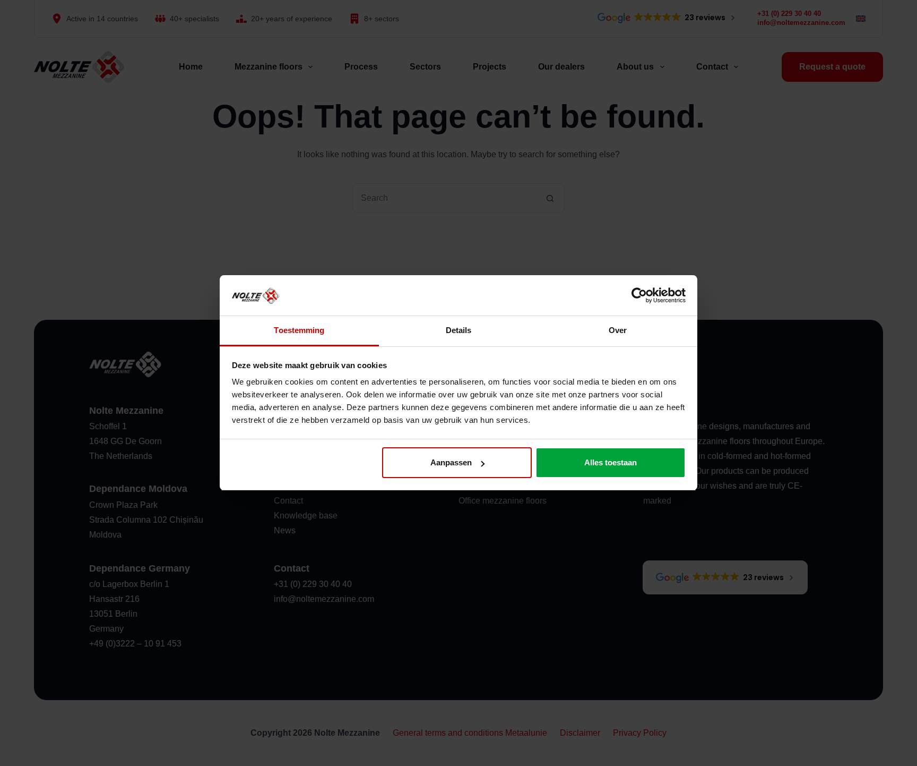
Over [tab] (618, 330)
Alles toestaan (610, 462)
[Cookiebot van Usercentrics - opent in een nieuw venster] (639, 295)
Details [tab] (459, 330)
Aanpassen (451, 462)
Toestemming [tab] (299, 330)
